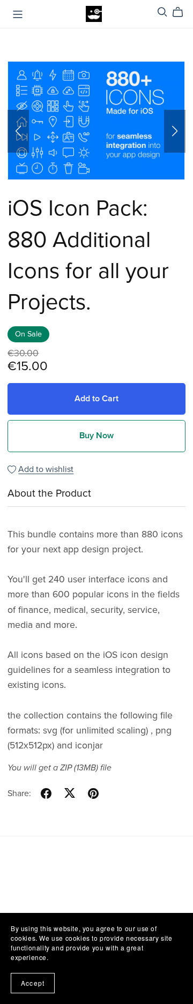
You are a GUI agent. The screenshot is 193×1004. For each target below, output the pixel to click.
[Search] (162, 12)
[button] (18, 131)
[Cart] (182, 12)
